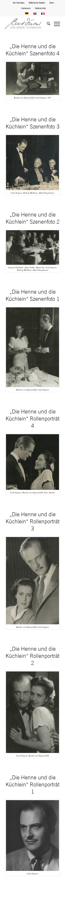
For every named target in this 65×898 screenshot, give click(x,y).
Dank (51, 2)
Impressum (26, 8)
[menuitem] (18, 3)
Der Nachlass (18, 2)
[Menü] (55, 23)
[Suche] (46, 23)
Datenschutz (40, 8)
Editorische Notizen (37, 2)
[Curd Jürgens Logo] (27, 23)
